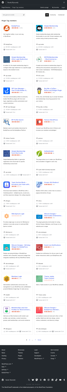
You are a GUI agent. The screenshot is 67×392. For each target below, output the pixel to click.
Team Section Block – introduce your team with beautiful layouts (20, 183)
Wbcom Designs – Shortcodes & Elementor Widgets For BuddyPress (52, 215)
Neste (39, 340)
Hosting (4, 356)
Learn (36, 350)
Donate (54, 356)
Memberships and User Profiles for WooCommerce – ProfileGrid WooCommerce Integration (21, 309)
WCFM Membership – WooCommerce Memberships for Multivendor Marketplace (52, 58)
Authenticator (49, 151)
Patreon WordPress (51, 120)
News (3, 353)
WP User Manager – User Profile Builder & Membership (19, 89)
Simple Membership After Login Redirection (20, 58)
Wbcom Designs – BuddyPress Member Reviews (51, 309)
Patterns (20, 358)
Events (53, 353)
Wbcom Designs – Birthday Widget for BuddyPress (21, 246)
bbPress (5, 369)
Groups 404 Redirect (51, 182)
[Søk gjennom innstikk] (23, 14)
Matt (4, 367)
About (3, 350)
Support (36, 353)
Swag (53, 358)
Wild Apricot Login (18, 214)
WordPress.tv (39, 358)
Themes (20, 353)
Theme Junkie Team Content (49, 277)
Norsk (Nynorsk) (10, 380)
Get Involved (55, 350)
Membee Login (17, 276)
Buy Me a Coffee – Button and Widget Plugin (53, 89)
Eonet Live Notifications (52, 245)
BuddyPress (16, 26)
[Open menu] (64, 2)
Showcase (21, 350)
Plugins (20, 356)
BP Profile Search (17, 120)
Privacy (4, 358)
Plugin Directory (6, 7)
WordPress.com (7, 364)
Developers (37, 356)
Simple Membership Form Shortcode (18, 152)
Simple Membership (51, 26)
